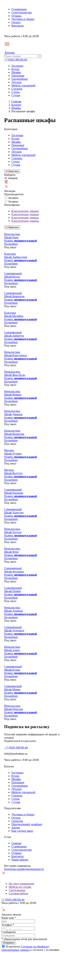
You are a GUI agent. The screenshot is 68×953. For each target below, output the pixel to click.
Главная (16, 843)
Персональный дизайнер (26, 824)
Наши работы (19, 859)
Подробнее (11, 243)
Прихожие (17, 75)
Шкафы (16, 72)
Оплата (15, 22)
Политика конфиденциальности (24, 869)
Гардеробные (19, 78)
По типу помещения (21, 883)
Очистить (13, 171)
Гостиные (17, 65)
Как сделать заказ (22, 830)
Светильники (17, 890)
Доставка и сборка (22, 19)
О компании (19, 9)
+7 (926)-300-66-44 (15, 59)
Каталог (9, 52)
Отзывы (16, 15)
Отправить (9, 942)
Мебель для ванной (23, 85)
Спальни (16, 88)
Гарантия (17, 821)
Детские (16, 82)
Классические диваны (25, 211)
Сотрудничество (21, 12)
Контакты (17, 25)
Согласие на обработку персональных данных (25, 948)
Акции (15, 827)
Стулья (15, 95)
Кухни (15, 69)
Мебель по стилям (20, 886)
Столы (15, 92)
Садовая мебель (18, 893)
